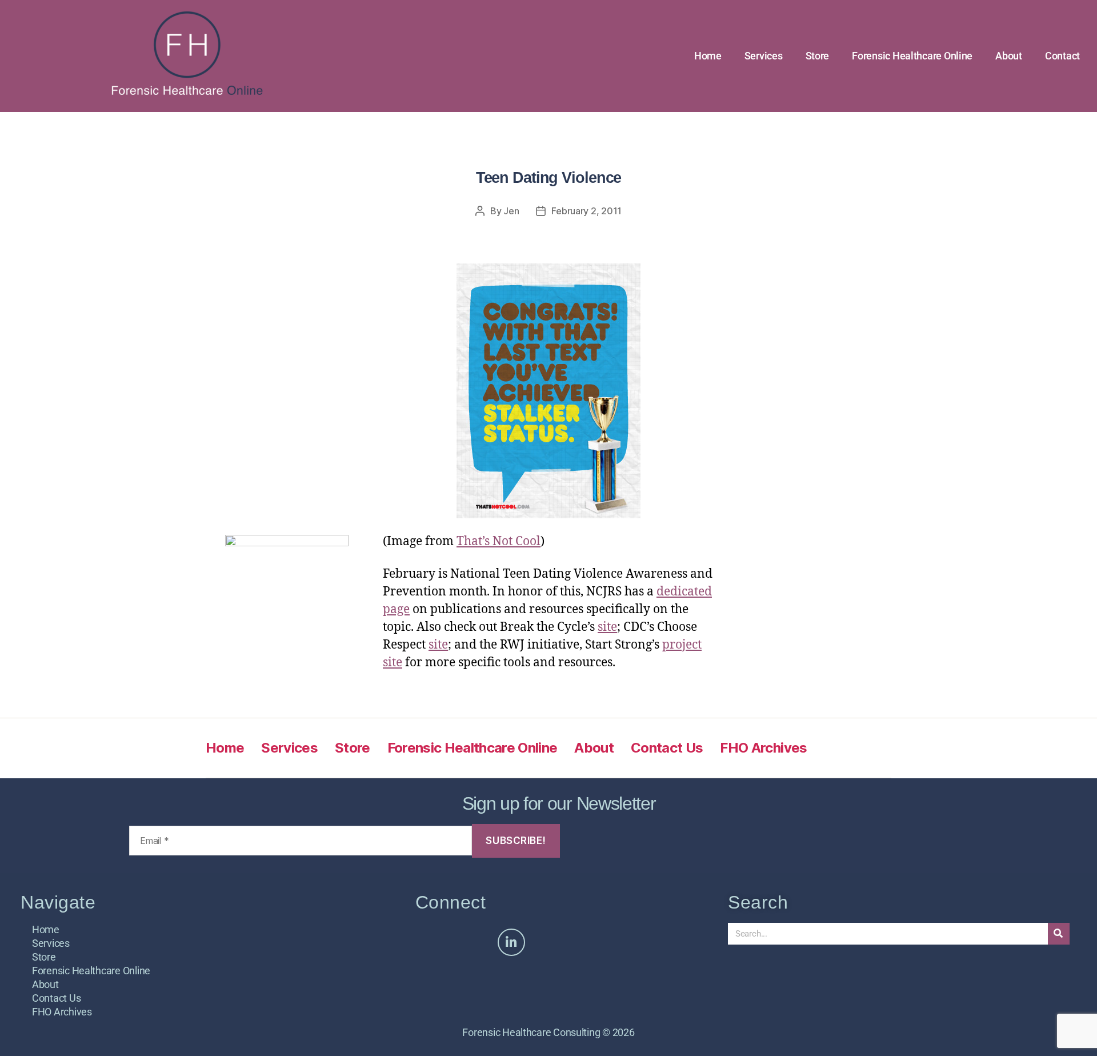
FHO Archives (763, 747)
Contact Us (667, 747)
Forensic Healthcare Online (912, 56)
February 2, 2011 (586, 211)
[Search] (1059, 934)
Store (818, 56)
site (607, 627)
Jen (511, 211)
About (1008, 56)
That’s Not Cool (499, 541)
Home (708, 56)
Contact (1062, 56)
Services (763, 56)
